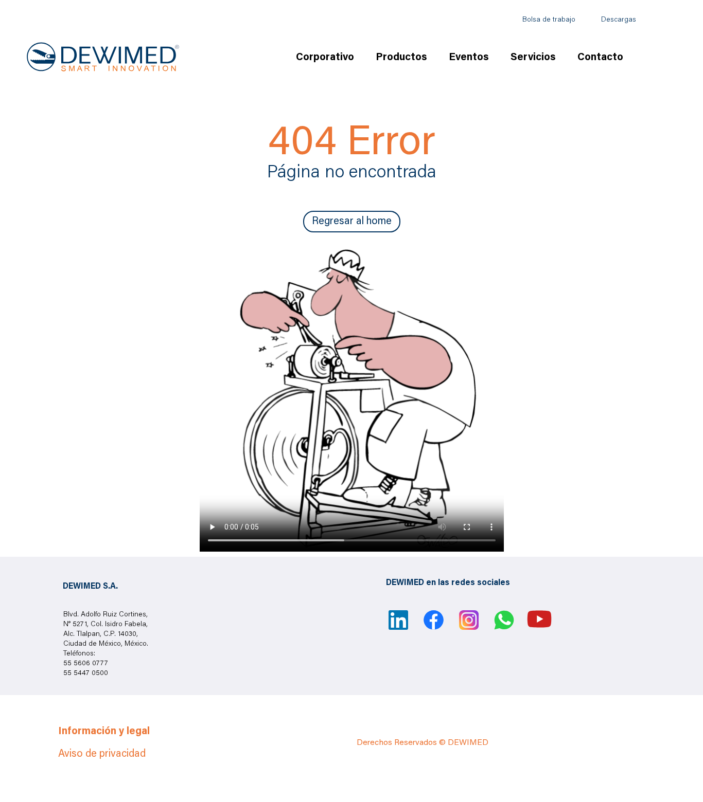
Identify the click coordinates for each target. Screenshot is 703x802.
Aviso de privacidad (102, 754)
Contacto (600, 57)
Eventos (469, 57)
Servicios (533, 57)
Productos (401, 57)
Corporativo (325, 57)
